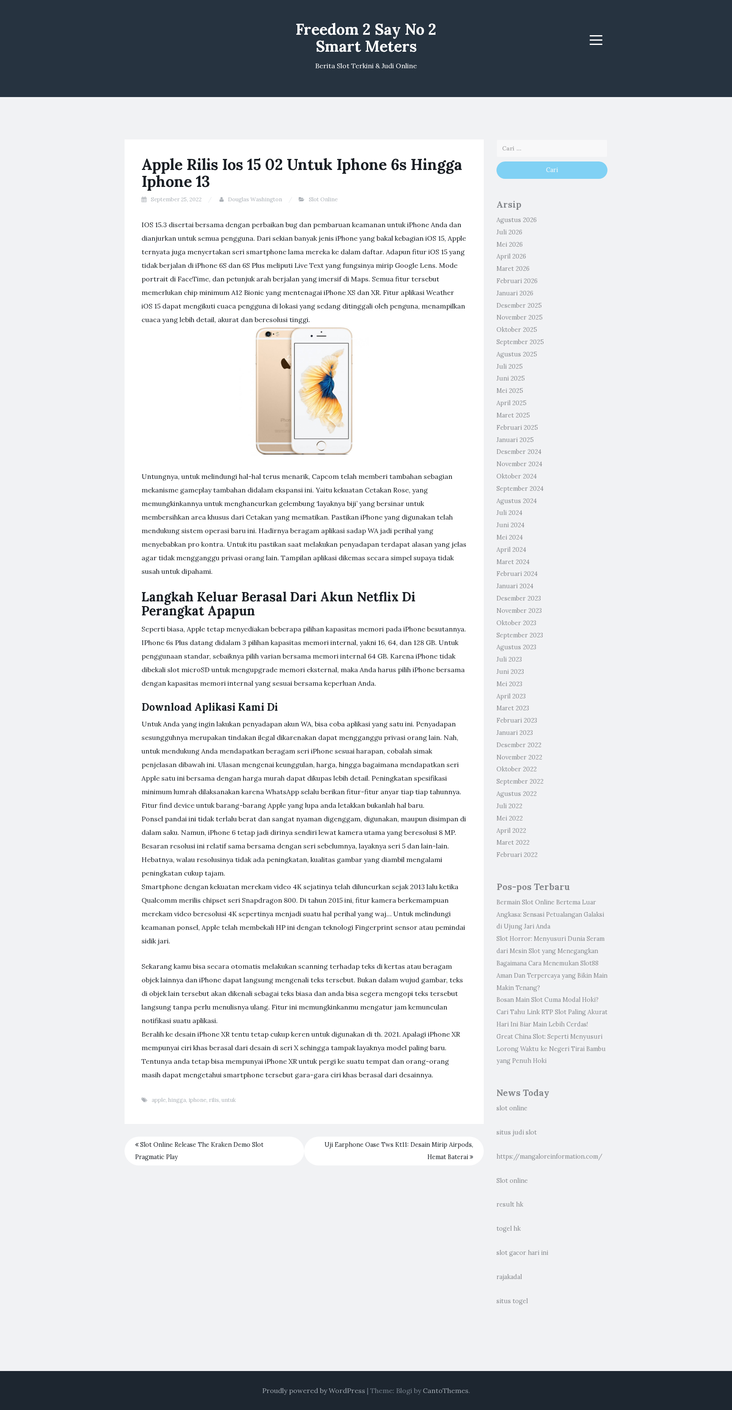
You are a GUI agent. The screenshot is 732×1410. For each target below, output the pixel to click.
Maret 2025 (513, 415)
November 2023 (519, 611)
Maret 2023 (512, 708)
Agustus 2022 (516, 794)
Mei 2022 (509, 818)
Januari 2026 (514, 293)
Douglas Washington (255, 199)
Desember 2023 (518, 598)
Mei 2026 (509, 244)
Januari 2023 (514, 733)
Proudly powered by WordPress (313, 1390)
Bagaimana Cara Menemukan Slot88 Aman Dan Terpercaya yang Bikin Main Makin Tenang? (551, 975)
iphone (197, 1100)
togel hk (508, 1228)
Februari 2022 (517, 855)
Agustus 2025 (516, 354)
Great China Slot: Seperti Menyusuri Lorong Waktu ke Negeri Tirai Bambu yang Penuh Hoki (551, 1049)
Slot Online (323, 199)
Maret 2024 (513, 562)
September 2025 (520, 342)
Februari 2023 (516, 720)
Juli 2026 (509, 232)
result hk (509, 1204)
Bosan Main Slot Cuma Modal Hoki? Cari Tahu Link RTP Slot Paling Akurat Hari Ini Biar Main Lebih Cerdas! (551, 1012)
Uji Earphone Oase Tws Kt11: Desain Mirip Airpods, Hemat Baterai (398, 1151)
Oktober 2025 (516, 330)
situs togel (512, 1301)
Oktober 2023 (516, 623)
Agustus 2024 (516, 501)
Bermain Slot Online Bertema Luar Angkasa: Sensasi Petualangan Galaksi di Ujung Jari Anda (550, 914)
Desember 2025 (519, 305)
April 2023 (511, 696)
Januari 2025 (515, 440)
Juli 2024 (509, 513)
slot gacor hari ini (522, 1253)
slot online (511, 1108)
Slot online (512, 1181)
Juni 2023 (510, 672)
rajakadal (509, 1277)
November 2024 (519, 464)
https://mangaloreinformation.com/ (549, 1156)
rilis (214, 1100)
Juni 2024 (510, 525)
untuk (229, 1100)
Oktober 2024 (516, 476)
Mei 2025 (509, 391)
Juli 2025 (509, 366)
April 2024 (511, 549)
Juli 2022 (509, 806)
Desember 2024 (518, 452)
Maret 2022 (513, 842)
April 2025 (511, 403)
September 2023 (519, 635)
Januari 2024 (514, 586)
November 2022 (519, 757)
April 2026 (511, 256)
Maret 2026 (513, 269)
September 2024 (519, 488)
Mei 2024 (509, 537)
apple (159, 1100)
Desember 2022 (518, 745)
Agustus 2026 (516, 220)
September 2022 (519, 781)
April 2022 (511, 830)
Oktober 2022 (516, 769)
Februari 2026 (517, 281)
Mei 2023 (509, 684)
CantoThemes (446, 1390)
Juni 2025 (510, 378)
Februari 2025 (517, 427)
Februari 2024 (517, 574)
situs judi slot (516, 1132)
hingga (177, 1100)
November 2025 (519, 317)
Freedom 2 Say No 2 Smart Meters (366, 37)
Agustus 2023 (516, 647)
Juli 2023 (509, 659)
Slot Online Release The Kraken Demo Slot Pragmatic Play (199, 1151)
